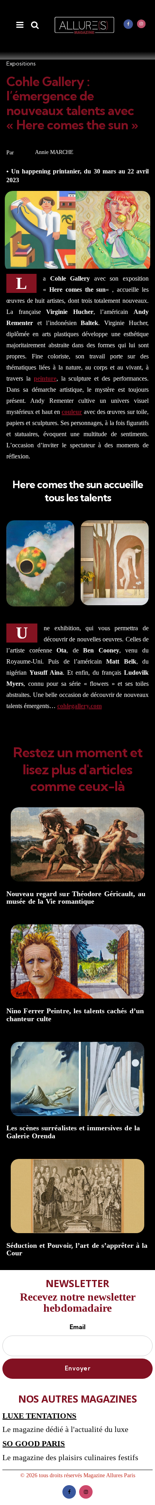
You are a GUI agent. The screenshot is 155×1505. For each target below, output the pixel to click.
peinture (45, 378)
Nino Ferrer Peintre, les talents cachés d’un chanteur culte (75, 1015)
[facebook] (128, 23)
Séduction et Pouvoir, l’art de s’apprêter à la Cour (76, 1249)
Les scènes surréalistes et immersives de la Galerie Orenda (73, 1132)
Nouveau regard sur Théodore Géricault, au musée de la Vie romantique (75, 898)
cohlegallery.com (79, 705)
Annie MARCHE (54, 152)
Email (77, 1327)
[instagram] (141, 23)
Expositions (21, 63)
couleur (72, 411)
